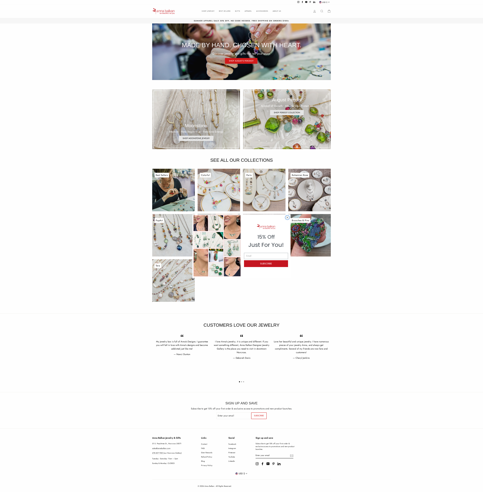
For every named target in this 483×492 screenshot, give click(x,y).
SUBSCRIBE (266, 263)
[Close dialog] (287, 217)
